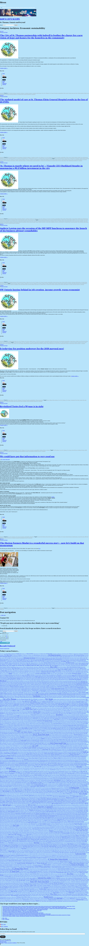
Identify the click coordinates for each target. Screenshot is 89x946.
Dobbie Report (35, 718)
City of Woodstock (40, 699)
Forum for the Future (72, 743)
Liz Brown (28, 785)
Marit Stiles (33, 791)
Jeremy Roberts (50, 768)
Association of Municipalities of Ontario (42, 673)
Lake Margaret (57, 780)
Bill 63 (2, 678)
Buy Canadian (38, 685)
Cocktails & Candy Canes (81, 700)
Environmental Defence (39, 737)
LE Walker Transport (51, 782)
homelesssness (75, 536)
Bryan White (24, 684)
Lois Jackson (84, 785)
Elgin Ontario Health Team (79, 733)
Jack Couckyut (21, 765)
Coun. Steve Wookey (11, 706)
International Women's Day (31, 764)
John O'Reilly (18, 772)
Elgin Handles (26, 733)
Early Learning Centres (18, 724)
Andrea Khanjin (26, 669)
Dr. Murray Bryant (73, 722)
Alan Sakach (63, 664)
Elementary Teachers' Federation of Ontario (6, 728)
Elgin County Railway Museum (24, 732)
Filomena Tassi (80, 740)
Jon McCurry (77, 772)
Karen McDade (73, 775)
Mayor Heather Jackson (25, 401)
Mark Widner (5, 792)
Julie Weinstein (44, 773)
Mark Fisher (64, 791)
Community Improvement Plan (8, 703)
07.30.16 (1, 344)
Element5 (39, 220)
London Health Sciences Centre (67, 159)
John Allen (41, 771)
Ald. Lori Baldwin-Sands (28, 665)
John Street (37, 772)
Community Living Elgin (35, 703)
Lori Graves (86, 787)
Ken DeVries (81, 776)
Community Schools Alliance (83, 703)
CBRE (47, 692)
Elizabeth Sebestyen (78, 734)
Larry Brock (35, 781)
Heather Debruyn (30, 753)
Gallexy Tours (20, 745)
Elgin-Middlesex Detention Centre (57, 728)
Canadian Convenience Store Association (70, 687)
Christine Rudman (83, 696)
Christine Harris (78, 696)
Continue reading (4, 68)
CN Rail (50, 700)
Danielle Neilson (37, 712)
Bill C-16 (54, 678)
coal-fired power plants (55, 700)
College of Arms (45, 283)
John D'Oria (56, 771)
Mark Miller (79, 791)
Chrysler (21, 697)
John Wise (50, 772)
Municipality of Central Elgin (81, 282)
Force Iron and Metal (18, 743)
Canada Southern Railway (65, 686)
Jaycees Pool (52, 766)
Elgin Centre (66, 729)
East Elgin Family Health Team (37, 724)
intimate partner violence (45, 764)
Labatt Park (11, 780)
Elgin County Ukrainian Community (37, 732)
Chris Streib (50, 696)
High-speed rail (4, 755)
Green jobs (78, 749)
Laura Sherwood (57, 781)
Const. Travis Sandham (80, 704)
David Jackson (40, 714)
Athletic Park (52, 673)
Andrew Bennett (49, 669)
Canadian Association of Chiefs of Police (17, 687)
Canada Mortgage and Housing (35, 686)
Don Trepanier (21, 719)
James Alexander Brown (66, 765)
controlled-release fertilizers (23, 705)
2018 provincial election (40, 657)
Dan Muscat (59, 712)
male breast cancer (38, 790)
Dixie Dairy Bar (20, 718)
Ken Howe (84, 776)
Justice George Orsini (77, 773)
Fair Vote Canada (19, 739)
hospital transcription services (15, 759)
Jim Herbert (12, 769)
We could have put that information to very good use (27, 456)
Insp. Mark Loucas (59, 763)
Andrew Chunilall (54, 669)
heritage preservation (74, 754)
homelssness (15, 758)
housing (59, 159)
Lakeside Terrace (69, 780)
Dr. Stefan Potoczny (13, 723)
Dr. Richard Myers (7, 723)
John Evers (66, 771)
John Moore (9, 772)
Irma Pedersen (72, 764)
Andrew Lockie (74, 669)
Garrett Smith (24, 745)
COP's (32, 705)
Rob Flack (61, 222)
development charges (64, 717)
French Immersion (66, 744)
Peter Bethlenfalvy (83, 283)
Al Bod (15, 342)
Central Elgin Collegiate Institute (17, 693)
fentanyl (53, 740)
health (81, 752)
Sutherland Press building (20, 451)
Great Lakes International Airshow (35, 749)
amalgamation (57, 668)
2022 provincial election (57, 659)
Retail (43, 608)
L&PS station (7, 780)
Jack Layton (29, 765)
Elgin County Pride (3, 732)
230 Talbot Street (8, 655)
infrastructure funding (23, 763)
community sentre (2, 704)
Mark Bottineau (41, 791)
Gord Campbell (39, 748)
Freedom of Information (32, 744)
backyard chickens (78, 674)
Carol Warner (10, 691)
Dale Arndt (62, 710)
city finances (41, 157)
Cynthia (10, 710)
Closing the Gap (27, 700)
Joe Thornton (25, 771)
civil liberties (55, 699)
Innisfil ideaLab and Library (44, 763)
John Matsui (5, 772)
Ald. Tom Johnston (54, 665)
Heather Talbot (83, 753)
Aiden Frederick (24, 664)
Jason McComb (81, 536)
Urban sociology (48, 608)
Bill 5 (72, 677)
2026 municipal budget (43, 219)
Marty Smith (21, 792)
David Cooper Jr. (28, 714)
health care (85, 752)
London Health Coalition (59, 786)
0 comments (33, 94)
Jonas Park (66, 772)
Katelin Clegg (15, 776)
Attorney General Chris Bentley (59, 673)
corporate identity (44, 705)
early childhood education (10, 724)
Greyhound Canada (70, 750)
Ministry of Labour (83, 159)
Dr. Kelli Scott (59, 722)
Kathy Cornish (43, 776)
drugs (31, 723)
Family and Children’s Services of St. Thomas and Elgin (45, 739)
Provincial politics (12, 94)
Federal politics (80, 93)
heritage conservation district (46, 754)
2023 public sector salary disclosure (11, 660)
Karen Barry (58, 775)
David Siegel (69, 714)
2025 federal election (12, 93)
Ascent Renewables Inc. (15, 673)
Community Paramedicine (51, 703)
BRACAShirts (78, 680)
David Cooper (23, 714)
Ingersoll (29, 763)
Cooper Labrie (29, 705)
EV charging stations (73, 738)
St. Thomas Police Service (32, 158)
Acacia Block (35, 661)
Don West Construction (27, 719)
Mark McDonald (74, 791)
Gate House (54, 745)
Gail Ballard (11, 745)
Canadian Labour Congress (34, 688)
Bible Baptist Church (44, 677)
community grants (80, 701)
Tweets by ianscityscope (4, 648)
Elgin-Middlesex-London (27, 728)
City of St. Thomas (45, 93)
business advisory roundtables (22, 685)
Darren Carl (15, 713)
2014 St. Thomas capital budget (51, 656)
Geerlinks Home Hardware (68, 745)
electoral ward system (43, 727)
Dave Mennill (74, 713)
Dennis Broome (69, 536)
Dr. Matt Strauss (69, 722)
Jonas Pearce (70, 772)
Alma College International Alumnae (74, 667)
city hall (77, 697)
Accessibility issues (65, 661)
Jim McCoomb (26, 769)
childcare (1, 696)
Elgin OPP (85, 733)
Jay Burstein (48, 766)
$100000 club (18, 653)
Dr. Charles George (14, 722)
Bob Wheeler (42, 536)
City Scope (51, 93)
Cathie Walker (21, 692)
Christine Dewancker (66, 696)
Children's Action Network (10, 696)
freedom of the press (40, 744)
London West (6, 787)
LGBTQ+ (68, 782)
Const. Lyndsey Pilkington (73, 704)
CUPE (46, 709)
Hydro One (46, 760)
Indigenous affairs (41, 761)
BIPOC (27, 679)
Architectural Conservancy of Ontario (48, 672)
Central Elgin (9, 693)
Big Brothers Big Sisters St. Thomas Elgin (64, 677)
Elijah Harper (66, 734)
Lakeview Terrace (74, 780)
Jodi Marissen (73, 769)
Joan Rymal (52, 769)
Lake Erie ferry (38, 780)
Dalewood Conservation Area (75, 710)
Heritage (69, 282)
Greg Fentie (25, 750)
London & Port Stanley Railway (6, 786)
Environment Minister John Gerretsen (77, 737)
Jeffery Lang (70, 766)
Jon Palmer (81, 772)
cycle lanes (80, 709)
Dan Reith (79, 712)
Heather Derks (35, 753)
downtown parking (73, 720)
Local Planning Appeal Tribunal (64, 785)
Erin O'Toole (23, 738)
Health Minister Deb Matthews (11, 753)
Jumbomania (50, 773)
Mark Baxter (36, 791)
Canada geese (16, 686)
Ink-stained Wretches (34, 763)
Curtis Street (59, 709)
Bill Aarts (39, 678)
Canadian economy (28, 93)
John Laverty (82, 771)
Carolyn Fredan (15, 691)
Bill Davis (69, 678)
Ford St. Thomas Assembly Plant (58, 743)
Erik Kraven (19, 738)
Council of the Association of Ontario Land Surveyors (23, 706)
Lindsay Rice (41, 783)
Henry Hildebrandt (13, 754)
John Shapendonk (33, 772)
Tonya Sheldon (80, 222)
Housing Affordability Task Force (40, 759)
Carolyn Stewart (19, 691)
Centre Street (78, 693)
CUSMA (31, 159)
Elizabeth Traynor (85, 734)
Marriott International (11, 792)
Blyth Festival (57, 679)
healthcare (48, 159)
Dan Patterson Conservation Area (71, 712)
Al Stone (40, 668)
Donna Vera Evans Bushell (14, 719)
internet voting (38, 764)
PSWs (17, 160)
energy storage (8, 737)
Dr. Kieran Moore (63, 722)
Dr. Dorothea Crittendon (20, 722)
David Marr (49, 714)
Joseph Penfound (85, 772)
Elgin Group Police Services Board (18, 733)
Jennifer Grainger (20, 768)
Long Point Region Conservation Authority (29, 787)
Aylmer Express (32, 674)
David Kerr (44, 714)
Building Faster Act (45, 684)
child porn (5, 696)
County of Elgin (63, 706)
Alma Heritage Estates (23, 668)
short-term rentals (22, 160)
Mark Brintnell (45, 791)
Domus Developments (64, 718)
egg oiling (26, 727)
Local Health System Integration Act (52, 785)
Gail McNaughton (15, 745)
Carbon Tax (28, 282)
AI (12, 664)
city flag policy (74, 697)
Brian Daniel (65, 682)
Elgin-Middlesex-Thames (46, 728)
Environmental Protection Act (47, 737)
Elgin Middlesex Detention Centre (44, 733)
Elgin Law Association (32, 733)
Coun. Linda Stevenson (80, 705)
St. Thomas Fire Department (21, 158)
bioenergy (24, 679)
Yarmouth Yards (11, 223)
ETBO (40, 738)
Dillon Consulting (7, 718)
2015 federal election (67, 656)
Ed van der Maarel (8, 727)
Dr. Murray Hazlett (80, 722)
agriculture (77, 158)
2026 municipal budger (12, 218)
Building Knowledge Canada (58, 684)
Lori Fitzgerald (81, 787)
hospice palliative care (75, 758)
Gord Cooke (44, 748)
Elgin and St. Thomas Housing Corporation (39, 729)
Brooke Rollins (86, 158)
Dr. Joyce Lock (83, 342)
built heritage (79, 684)
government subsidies (63, 748)
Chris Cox (31, 696)
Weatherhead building (73, 160)
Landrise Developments (11, 781)
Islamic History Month (8, 765)
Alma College (10, 400)
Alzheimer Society (44, 668)
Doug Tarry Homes (84, 719)
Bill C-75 (60, 678)
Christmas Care (7, 697)
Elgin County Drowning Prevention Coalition (63, 730)
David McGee (74, 450)
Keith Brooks (60, 776)
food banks (85, 741)
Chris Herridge (37, 696)
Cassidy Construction (53, 691)
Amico (4, 669)
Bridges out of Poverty (31, 683)
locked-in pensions (78, 785)
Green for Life (58, 749)
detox (56, 717)
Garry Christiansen (29, 745)
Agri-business (19, 157)
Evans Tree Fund (62, 738)
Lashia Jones (42, 781)
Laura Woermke (63, 781)
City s (44, 699)
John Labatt (78, 771)
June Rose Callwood (55, 773)
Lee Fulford (12, 782)
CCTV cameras (70, 692)
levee (46, 782)
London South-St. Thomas (83, 786)
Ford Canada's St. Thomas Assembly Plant (36, 743)
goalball (11, 748)
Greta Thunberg (51, 750)
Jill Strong (86, 768)
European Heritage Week (56, 738)
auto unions (18, 674)
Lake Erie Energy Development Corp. (30, 780)
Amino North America (8, 669)
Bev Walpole (33, 677)
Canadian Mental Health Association (58, 688)
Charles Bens (19, 694)
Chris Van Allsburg (17, 697)
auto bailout (70, 673)
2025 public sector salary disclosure (71, 660)
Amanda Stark (66, 668)
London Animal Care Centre (16, 786)
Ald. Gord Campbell (10, 665)
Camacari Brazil (58, 685)
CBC (45, 692)
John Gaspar (70, 771)
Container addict (10, 705)
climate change (32, 341)
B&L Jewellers (59, 674)
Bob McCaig (3, 680)
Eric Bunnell (4, 738)
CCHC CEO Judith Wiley (63, 692)
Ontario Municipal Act (51, 343)
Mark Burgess (50, 791)
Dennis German (6, 717)
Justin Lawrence (38, 775)
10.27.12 (1, 452)
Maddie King (76, 788)
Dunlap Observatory (48, 723)
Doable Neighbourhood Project (28, 718)
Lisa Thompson (81, 783)
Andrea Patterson (35, 669)
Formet (67, 743)
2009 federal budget (43, 655)
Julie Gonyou (32, 773)
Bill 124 (23, 678)
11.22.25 (1, 161)
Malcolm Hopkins (28, 790)
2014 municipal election (5, 656)
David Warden (77, 714)
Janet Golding (18, 766)
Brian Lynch (12, 683)
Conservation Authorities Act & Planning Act (8, 220)
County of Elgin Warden (77, 706)
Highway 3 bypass (42, 755)
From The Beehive (2, 745)
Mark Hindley (69, 791)
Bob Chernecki (67, 679)
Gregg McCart (29, 750)
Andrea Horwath (17, 669)
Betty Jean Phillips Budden (27, 677)
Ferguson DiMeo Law (57, 740)
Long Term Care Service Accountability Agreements (49, 787)
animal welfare (57, 670)
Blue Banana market (59, 608)
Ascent (38, 536)
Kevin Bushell (78, 777)
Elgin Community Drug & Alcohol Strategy (75, 729)
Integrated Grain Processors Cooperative (80, 763)
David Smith (73, 714)
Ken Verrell (42, 777)
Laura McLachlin (51, 781)
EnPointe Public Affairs (17, 737)
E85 (81, 723)
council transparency (65, 342)
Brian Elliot (70, 682)
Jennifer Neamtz (32, 768)
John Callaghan (52, 771)
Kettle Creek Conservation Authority (76, 220)
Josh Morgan (7, 773)
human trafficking (12, 760)
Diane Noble (85, 717)
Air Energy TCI (55, 664)
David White (82, 714)
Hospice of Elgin (57, 758)
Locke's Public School (73, 785)
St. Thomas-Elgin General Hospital (23, 94)
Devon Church (69, 717)
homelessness (2, 94)
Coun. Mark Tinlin (5, 706)
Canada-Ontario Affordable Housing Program (81, 685)
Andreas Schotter (41, 669)
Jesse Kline (57, 768)
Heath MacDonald (53, 159)
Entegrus (22, 737)
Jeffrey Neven (2, 768)
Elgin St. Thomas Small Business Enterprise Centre (56, 734)
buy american (34, 685)
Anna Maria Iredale (69, 670)
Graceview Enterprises (76, 748)
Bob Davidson (72, 679)
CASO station (56, 450)
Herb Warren (24, 754)
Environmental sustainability (64, 341)
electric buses (49, 727)
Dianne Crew (2, 718)
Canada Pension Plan (42, 686)
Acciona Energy (74, 661)
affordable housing (70, 662)
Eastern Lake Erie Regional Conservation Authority (69, 724)
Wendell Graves (37, 451)
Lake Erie (23, 780)
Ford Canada (25, 743)
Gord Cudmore (48, 748)
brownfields (78, 683)
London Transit (2, 787)
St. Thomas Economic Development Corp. (19, 537)
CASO (34, 691)
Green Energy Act (14, 343)
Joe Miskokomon (6, 771)
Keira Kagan (56, 776)
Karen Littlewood (68, 775)
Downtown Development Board (44, 720)
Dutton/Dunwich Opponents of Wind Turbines (68, 723)
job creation (21, 343)
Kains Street (50, 775)
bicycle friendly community (52, 677)
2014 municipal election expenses (16, 656)
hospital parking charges (7, 759)
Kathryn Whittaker (32, 776)
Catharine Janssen (78, 691)
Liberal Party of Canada (76, 782)
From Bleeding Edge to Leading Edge (82, 744)
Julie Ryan (36, 773)
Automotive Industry (20, 93)
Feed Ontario (41, 740)
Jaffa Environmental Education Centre (53, 765)
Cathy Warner (33, 692)
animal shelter (51, 670)
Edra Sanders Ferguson (83, 725)
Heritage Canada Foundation (35, 754)
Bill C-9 (49, 678)
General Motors (8, 747)
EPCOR (1, 738)
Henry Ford (8, 754)
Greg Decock (21, 750)
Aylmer (28, 674)
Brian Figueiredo (74, 682)
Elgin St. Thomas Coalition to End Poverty (12, 734)
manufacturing (26, 343)
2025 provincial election (20, 282)
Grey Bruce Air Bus (64, 750)
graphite (20, 749)
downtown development (32, 720)
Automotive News (84, 673)
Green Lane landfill (11, 750)
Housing (7, 94)
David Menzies (65, 714)
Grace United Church (69, 748)
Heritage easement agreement (65, 754)
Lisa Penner (73, 783)
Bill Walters (19, 679)
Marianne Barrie (24, 791)
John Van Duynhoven (45, 772)
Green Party (17, 750)
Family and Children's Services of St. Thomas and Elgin (29, 739)
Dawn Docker (86, 714)
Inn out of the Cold (52, 763)
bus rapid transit (29, 685)
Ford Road (48, 743)
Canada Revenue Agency (53, 686)
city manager (80, 697)
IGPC (67, 760)
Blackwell (35, 679)
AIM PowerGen (34, 664)
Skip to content (3, 5)
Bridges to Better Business (38, 683)
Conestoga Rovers (22, 704)
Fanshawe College (62, 739)
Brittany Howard (49, 683)
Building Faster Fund (51, 684)
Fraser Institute (8, 343)
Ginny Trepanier (58, 747)
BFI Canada (38, 677)
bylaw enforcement (42, 685)
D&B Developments (41, 710)
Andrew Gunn (60, 669)
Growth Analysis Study (77, 750)
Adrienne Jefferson (48, 662)
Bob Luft (86, 679)
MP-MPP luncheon (75, 283)
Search (1, 25)
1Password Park (14, 283)
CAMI (70, 685)
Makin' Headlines (17, 790)
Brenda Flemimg (44, 682)
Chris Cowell (28, 696)
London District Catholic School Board (37, 786)
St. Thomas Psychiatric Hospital (52, 284)
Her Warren (81, 754)
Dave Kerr (64, 713)
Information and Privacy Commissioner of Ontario (11, 763)
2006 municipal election (36, 655)
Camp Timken (73, 685)
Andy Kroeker (15, 670)
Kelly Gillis (68, 776)
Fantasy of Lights (67, 739)
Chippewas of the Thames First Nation (20, 696)
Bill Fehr (75, 678)
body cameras (20, 680)
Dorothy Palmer (46, 719)
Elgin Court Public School (76, 732)
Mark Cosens (5, 451)
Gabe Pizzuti (7, 745)
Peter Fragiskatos (7, 160)
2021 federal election (22, 659)
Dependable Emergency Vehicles (28, 717)
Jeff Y (5, 768)
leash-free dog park (85, 781)
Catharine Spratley (3, 692)
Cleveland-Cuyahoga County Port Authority (79, 699)
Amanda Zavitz (71, 668)
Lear (77, 781)
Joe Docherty (81, 769)
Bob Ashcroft (62, 679)
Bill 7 (74, 677)
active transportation (84, 661)
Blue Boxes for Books (48, 679)
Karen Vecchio (3, 776)
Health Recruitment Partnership (22, 753)
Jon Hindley (73, 772)
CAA (50, 685)
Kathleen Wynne (81, 450)
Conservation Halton (48, 704)
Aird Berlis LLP (50, 664)
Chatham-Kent (37, 694)
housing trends (77, 759)
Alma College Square (16, 668)
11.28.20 (1, 285)
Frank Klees (9, 744)
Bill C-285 (63, 678)
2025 (30, 660)
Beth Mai (10, 677)
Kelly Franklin (64, 776)
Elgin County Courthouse (40, 730)
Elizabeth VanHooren (46, 220)
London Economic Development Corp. (50, 786)
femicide (45, 740)
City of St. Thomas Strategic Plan (23, 699)
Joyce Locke (16, 773)
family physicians (56, 739)
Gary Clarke (6, 401)
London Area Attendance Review (25, 786)
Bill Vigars (15, 679)
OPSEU (1, 160)
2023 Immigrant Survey (83, 659)
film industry (75, 740)
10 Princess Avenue (43, 653)
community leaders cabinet (26, 703)
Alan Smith (66, 664)
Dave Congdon (51, 713)
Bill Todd (11, 679)
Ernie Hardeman (28, 738)
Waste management (39, 400)
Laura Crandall (47, 781)
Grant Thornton (16, 749)
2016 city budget (80, 656)
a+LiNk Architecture (9, 661)
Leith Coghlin (23, 782)
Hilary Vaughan (72, 755)
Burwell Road (7, 685)
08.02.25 (1, 224)
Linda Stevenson (34, 783)
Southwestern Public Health (74, 343)
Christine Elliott (73, 696)
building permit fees (65, 684)
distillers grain (16, 718)
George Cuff (26, 747)
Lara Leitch (31, 781)
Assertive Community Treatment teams (29, 673)
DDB (18, 716)
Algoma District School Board (76, 665)
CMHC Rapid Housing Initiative (40, 700)
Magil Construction (8, 790)
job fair (61, 769)
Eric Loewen (8, 738)
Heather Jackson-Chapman (56, 753)
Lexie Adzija (57, 782)
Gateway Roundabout (60, 745)
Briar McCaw (25, 683)
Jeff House (74, 766)
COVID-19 (38, 341)
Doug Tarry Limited (3, 720)
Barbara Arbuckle (25, 675)
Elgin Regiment (2, 734)
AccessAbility (43, 661)
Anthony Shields (3, 672)
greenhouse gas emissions (72, 749)
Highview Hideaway (36, 755)
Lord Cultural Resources (60, 787)
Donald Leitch (70, 718)
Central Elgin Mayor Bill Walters (43, 693)
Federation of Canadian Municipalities (33, 740)
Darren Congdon (20, 713)
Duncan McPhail (42, 723)
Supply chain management (30, 219)
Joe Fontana (1, 771)
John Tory (40, 772)
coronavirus (35, 705)
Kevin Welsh (17, 778)
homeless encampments (70, 756)
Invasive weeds (52, 764)
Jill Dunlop (79, 768)
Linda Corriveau (19, 783)
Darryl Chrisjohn (30, 713)
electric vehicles (68, 727)
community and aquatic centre (47, 701)
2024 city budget (19, 660)
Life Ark (81, 782)
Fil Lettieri (72, 740)
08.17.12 (1, 538)
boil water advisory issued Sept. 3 (49, 680)
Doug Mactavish (72, 719)
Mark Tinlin (83, 791)
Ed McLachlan (71, 725)
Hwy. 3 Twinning (40, 760)
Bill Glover (78, 678)
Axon (25, 674)
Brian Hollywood (49, 536)
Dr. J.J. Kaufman (37, 722)
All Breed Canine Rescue (11, 666)
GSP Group (82, 750)
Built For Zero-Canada (72, 684)
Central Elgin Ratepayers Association (69, 693)
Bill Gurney (81, 678)
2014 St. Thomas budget (43, 656)
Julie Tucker (40, 773)
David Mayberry (53, 714)
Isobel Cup (13, 765)
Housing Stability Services (70, 759)
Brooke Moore (69, 683)
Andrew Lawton (20, 283)
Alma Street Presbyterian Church (31, 668)
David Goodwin (36, 159)
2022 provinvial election (65, 659)
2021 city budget (15, 659)
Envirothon (85, 737)
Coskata (54, 705)
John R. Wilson (23, 772)
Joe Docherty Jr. (85, 769)
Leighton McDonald (17, 782)
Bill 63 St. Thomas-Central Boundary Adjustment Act (12, 678)
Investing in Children (66, 764)
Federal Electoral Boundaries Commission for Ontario (12, 740)
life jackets (84, 782)
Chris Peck (46, 696)
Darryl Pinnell (36, 713)
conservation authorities (38, 342)
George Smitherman (32, 747)
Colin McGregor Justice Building (29, 701)
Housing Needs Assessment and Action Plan (61, 759)
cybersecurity (76, 709)
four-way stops (77, 743)
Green (41, 749)
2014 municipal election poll (25, 656)
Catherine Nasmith (15, 692)
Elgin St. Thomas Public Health (41, 734)
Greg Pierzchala (43, 750)
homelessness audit (2, 758)
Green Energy (74, 218)
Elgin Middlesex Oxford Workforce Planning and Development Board (59, 733)
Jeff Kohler (11, 401)
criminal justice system (52, 283)
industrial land (77, 761)
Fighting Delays (68, 740)
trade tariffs (63, 160)
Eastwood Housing (80, 724)
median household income (35, 343)
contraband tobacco (15, 705)
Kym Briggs (3, 780)
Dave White (4, 714)
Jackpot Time (37, 765)
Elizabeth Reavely (71, 734)
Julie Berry (28, 773)
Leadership (75, 781)
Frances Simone (82, 743)
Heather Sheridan (72, 753)
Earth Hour (28, 724)
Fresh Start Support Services (73, 744)
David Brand (19, 714)
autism (66, 673)
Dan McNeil (55, 712)
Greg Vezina (47, 750)
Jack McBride (33, 765)
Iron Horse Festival (77, 764)
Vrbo (67, 160)
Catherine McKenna (9, 692)
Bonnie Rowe (57, 680)
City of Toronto (34, 699)
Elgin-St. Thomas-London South (77, 728)
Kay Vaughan (48, 776)
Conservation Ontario (22, 220)
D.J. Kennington (47, 710)
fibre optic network (63, 740)
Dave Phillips (78, 713)
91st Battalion (2, 655)
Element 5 (86, 727)
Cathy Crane (25, 692)
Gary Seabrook (45, 745)
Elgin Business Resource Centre (59, 729)
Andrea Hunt (21, 669)
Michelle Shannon (33, 401)
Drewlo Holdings (22, 723)
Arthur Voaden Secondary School (80, 672)
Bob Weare (12, 680)
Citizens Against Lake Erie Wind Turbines (39, 697)
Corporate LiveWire (50, 705)
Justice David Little (71, 773)
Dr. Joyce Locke (54, 722)
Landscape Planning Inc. (25, 781)
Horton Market (45, 758)
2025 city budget (34, 660)
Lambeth (78, 780)
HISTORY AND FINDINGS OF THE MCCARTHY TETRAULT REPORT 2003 (18, 7)
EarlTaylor (4, 724)
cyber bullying (72, 709)
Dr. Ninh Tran (85, 722)
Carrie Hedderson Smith (25, 691)
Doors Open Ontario (41, 719)
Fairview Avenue (13, 739)
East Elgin (31, 724)
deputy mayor (38, 717)
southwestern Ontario (64, 343)
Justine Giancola (31, 775)
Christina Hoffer (54, 696)
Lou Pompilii (76, 159)
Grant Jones (11, 749)
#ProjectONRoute (8, 653)
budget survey (29, 684)
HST (79, 759)
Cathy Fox (29, 692)
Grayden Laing (23, 749)
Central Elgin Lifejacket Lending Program (30, 693)
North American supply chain (32, 222)
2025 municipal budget (12, 157)
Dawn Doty (2, 715)
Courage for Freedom (84, 706)
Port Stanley (5, 158)
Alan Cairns (59, 664)
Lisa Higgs (60, 783)
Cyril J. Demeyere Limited (28, 710)
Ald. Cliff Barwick (82, 664)
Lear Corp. (80, 781)
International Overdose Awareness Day (20, 764)
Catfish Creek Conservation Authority (68, 219)
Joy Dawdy (20, 773)
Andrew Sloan (4, 670)
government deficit (57, 748)
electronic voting (78, 727)
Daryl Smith (41, 713)
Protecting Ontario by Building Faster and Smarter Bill (16, 284)
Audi (64, 673)
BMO (59, 679)
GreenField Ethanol (53, 749)
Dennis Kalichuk (11, 717)
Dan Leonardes (47, 712)
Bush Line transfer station (13, 685)
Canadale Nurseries (27, 686)
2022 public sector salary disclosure (74, 659)
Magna (13, 790)
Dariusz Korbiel (11, 713)
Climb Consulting (18, 700)
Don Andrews (79, 718)
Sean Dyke (58, 343)
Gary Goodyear (41, 745)
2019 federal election (65, 657)
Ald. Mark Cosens (38, 665)
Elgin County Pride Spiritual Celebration (11, 732)
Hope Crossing (27, 758)
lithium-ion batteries (22, 222)
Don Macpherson (84, 718)
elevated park (19, 728)
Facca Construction (7, 739)
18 (6, 637)
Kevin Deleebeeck (82, 777)
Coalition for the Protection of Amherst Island (65, 700)
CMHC (35, 700)
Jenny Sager (46, 768)
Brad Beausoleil (83, 680)
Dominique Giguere (58, 718)
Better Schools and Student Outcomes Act (18, 677)
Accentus (39, 661)
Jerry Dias (53, 768)
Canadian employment (36, 93)
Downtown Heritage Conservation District (58, 720)
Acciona (71, 661)
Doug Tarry (77, 719)
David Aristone (10, 714)
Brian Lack (2, 683)
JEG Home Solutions (14, 768)
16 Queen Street (49, 653)
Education (2, 727)
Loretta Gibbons (66, 787)
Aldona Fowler (60, 665)
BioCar (22, 679)
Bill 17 (78, 677)
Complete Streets (16, 704)
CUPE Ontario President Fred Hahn (52, 709)
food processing (9, 743)
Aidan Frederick (15, 664)
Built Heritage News (85, 684)
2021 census (10, 659)
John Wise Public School (56, 772)
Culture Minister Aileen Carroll (29, 709)
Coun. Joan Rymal (72, 705)
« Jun (1, 641)
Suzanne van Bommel (29, 451)
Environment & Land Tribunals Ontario (30, 737)
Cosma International (58, 705)
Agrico (7, 664)
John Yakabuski (62, 772)
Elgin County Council (31, 730)
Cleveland (71, 699)
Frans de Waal (17, 744)
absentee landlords (30, 661)
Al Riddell (37, 668)
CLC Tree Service (67, 699)
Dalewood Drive (81, 710)
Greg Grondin (38, 750)
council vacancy (52, 706)
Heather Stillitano (78, 753)
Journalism (11, 773)
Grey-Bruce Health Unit (57, 750)
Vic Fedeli (6, 223)
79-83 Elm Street (85, 653)
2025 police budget (54, 660)
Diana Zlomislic (81, 717)
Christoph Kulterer (11, 697)
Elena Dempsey (14, 728)
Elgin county (65, 93)
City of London (3, 159)
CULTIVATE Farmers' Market (7, 709)
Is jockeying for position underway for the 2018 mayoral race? (32, 348)
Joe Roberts (17, 771)
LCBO (72, 781)
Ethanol (43, 738)
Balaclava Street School (10, 675)
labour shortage (18, 780)
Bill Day (72, 678)
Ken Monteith (6, 777)
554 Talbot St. (19, 655)
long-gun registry (11, 787)
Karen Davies (63, 775)
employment (2, 343)
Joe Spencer (21, 771)
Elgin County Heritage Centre (75, 730)
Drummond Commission (35, 723)
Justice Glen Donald (83, 773)
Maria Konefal (18, 791)
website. (53, 496)
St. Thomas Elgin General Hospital (32, 160)
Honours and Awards (20, 758)
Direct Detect (12, 718)
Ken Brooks (72, 776)
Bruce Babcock (83, 683)
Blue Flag (53, 679)
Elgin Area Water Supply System (50, 729)
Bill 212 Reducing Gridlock (33, 678)
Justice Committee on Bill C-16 (63, 773)
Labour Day (14, 780)
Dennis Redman (17, 717)
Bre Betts (40, 682)
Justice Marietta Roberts (8, 775)
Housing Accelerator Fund (32, 759)
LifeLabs (87, 782)
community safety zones (74, 703)
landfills (6, 781)
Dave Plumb (82, 713)
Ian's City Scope (10, 19)
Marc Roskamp (6, 791)
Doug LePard (67, 719)
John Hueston (74, 771)
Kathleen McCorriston (21, 776)
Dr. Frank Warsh (26, 722)
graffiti (80, 748)
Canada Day (26, 283)
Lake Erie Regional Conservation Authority (47, 780)
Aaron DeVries (15, 661)
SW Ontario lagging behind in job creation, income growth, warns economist (40, 290)
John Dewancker (17, 401)
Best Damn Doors (2, 677)
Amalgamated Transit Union (51, 668)
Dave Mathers (69, 713)
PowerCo (57, 222)
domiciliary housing (46, 718)
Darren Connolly (25, 713)
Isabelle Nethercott (84, 764)
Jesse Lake (60, 768)
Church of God (25, 697)
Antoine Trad (8, 672)
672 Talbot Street (24, 655)
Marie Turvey (29, 791)
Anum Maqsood (13, 672)
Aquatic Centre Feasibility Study (24, 672)
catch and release (58, 691)
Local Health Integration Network (40, 785)
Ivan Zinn (17, 765)
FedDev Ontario (2, 740)
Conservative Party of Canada (63, 704)
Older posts (3, 615)
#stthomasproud (13, 653)
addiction (6, 662)
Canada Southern (59, 686)
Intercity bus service (11, 764)
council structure (38, 706)
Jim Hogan (17, 769)
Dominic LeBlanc (52, 718)
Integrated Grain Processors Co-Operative (68, 763)
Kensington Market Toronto (82, 608)
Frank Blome (5, 744)
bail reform (86, 674)
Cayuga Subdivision (41, 692)
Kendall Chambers (76, 776)
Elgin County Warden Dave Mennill (55, 732)
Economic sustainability (58, 93)
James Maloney (77, 765)
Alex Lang (64, 665)
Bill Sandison (7, 679)
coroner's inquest (39, 705)
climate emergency (13, 700)
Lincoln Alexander (13, 783)
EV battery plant (61, 220)
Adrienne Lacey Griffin (56, 662)
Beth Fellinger (7, 677)
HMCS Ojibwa (2, 756)
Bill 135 (26, 678)
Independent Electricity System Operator (18, 761)
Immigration (76, 760)
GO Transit (52, 748)
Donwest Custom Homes (34, 719)
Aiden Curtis (19, 664)
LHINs (71, 782)
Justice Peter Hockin (24, 775)
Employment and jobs (73, 93)
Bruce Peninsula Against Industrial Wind (8, 684)
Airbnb (81, 158)
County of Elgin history (70, 706)
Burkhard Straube (57, 219)
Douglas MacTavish (62, 719)
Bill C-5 (46, 678)
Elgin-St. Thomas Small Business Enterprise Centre (16, 729)
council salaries (22, 159)
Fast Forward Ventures (79, 739)
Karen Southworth (83, 775)
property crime (3, 284)
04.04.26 (1, 95)
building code (41, 684)
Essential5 (37, 738)
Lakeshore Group (63, 780)
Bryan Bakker (21, 684)
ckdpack (58, 699)
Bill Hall (84, 678)
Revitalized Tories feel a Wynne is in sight (21, 406)
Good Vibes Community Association (29, 748)
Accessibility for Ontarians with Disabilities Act (53, 661)
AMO (13, 669)
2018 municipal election (29, 658)
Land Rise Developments (18, 781)
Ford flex (45, 743)
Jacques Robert (41, 765)
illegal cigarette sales (71, 760)
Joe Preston (66, 220)
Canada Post (48, 686)
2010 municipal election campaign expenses (67, 655)
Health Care (86, 93)
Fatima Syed (85, 739)
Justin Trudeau (44, 775)
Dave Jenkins (61, 713)
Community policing (58, 703)
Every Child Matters (79, 738)
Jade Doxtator (46, 765)
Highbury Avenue (10, 755)
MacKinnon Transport (55, 788)
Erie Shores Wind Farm (13, 738)
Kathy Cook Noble (38, 776)
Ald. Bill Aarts (76, 664)
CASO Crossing (37, 691)
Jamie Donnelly (12, 766)
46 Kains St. (71, 653)
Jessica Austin (64, 768)
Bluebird (44, 679)
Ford (22, 743)
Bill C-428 (66, 678)
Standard (1, 93)
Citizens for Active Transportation (51, 697)
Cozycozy (27, 159)
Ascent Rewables (21, 673)
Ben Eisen (19, 342)
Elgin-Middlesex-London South (37, 728)
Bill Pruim (3, 679)
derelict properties (47, 717)
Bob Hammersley (78, 679)
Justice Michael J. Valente (16, 775)
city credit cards (63, 697)
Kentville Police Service (36, 777)
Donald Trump (60, 283)
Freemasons (57, 744)
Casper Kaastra (48, 691)
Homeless (32, 536)
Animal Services (38, 670)
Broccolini (65, 683)
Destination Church (52, 717)
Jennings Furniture (37, 768)
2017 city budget (8, 657)
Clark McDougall (62, 699)
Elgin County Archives (24, 730)
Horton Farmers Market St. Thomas (70, 608)
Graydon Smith (28, 749)
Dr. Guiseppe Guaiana (32, 722)
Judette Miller (24, 773)
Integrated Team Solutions (3, 764)
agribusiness (72, 158)
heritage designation (55, 754)
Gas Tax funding (50, 745)
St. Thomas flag (42, 284)
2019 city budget (59, 657)
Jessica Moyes (75, 768)
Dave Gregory (56, 713)
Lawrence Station (68, 781)
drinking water (27, 723)
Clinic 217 (22, 700)
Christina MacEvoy (59, 696)
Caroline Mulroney (5, 691)
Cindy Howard (30, 697)
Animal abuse (27, 670)
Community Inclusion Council (17, 703)
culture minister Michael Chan (41, 709)
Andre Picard (45, 669)
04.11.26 (1, 31)
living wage (24, 785)
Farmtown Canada (73, 739)
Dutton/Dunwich (59, 723)
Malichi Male (43, 790)
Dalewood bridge (67, 710)
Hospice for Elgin (50, 758)
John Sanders (27, 772)
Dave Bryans (45, 713)
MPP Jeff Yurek (43, 343)
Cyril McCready (34, 710)
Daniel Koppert (30, 712)
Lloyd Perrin (32, 785)
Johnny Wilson (13, 772)
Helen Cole (5, 754)
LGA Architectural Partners (63, 782)
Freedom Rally (53, 744)
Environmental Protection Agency (56, 737)
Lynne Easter (47, 788)
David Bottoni (15, 714)
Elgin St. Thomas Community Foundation (26, 734)
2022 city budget (39, 659)
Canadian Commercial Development (48, 687)
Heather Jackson (47, 753)
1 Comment (80, 160)
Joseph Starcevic (2, 773)
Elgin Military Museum (72, 733)
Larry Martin (39, 781)
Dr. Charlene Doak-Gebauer (8, 722)
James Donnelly (72, 765)
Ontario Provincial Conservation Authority (46, 222)
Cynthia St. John (15, 710)
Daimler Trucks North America (55, 710)
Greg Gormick (34, 750)
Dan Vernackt (6, 713)
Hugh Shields (82, 759)
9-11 (39, 653)
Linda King (28, 783)
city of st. (1, 699)
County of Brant (57, 706)
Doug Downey (51, 719)
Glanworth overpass (76, 747)
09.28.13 (1, 402)
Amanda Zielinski (76, 668)
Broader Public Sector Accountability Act (58, 683)
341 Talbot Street (14, 655)
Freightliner (61, 744)
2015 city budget (59, 656)
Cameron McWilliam (65, 685)
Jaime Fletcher (61, 765)
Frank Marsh (13, 744)
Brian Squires (55, 400)
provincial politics (30, 284)
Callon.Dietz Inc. (53, 685)
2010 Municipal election (54, 655)
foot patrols (13, 743)
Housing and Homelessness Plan (49, 759)
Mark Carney (55, 791)
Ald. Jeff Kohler (19, 665)
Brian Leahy (5, 683)
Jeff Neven (87, 766)
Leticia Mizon (39, 782)
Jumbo (47, 773)
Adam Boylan (67, 158)
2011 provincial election (12, 450)
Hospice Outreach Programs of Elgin (66, 758)
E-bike (77, 723)
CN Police (47, 700)
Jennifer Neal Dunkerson (26, 768)
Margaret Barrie (12, 791)
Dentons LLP (21, 717)
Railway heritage (46, 450)
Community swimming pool (9, 704)
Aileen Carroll (29, 664)
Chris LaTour (42, 696)
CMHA (31, 700)
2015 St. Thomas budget (74, 656)
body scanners (50, 219)
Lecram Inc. (9, 782)
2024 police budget (25, 660)
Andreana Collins (30, 669)
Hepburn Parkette (19, 754)
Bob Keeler (83, 679)
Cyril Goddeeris (22, 710)
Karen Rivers (79, 775)
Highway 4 (52, 755)
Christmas (2, 697)
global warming (2, 748)
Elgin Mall (37, 733)
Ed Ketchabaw (65, 725)
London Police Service (76, 786)
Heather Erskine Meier (40, 753)
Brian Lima (9, 683)
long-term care (16, 787)
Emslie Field (4, 737)
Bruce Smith (16, 684)
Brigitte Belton (44, 683)
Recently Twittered (7, 646)
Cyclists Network (6, 710)
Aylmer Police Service (45, 674)
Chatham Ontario (43, 694)
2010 (47, 655)
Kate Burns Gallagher (10, 776)
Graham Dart (42, 159)
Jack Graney (25, 765)
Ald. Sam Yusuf (46, 665)
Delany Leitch (77, 342)
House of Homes (21, 759)
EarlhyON (84, 723)
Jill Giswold (82, 768)
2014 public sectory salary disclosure (35, 656)
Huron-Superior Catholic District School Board (29, 760)
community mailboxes (44, 703)
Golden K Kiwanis (15, 748)
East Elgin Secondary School (46, 724)
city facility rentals (68, 697)
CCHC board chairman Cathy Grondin (53, 692)
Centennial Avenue (75, 692)
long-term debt (21, 787)
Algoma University (84, 665)
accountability (79, 661)
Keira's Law (52, 776)
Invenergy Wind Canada (58, 764)
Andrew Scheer (84, 669)
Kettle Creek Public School (71, 777)
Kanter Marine (54, 775)
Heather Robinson (65, 753)
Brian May (16, 683)
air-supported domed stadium (41, 664)
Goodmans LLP (20, 748)
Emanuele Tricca (54, 220)
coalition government (75, 700)
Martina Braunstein (16, 792)
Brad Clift (3, 682)
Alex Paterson (68, 665)
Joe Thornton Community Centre (33, 771)
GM (6, 748)
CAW (37, 692)
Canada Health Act (22, 686)
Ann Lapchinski (78, 670)
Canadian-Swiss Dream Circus (74, 686)
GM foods (8, 748)
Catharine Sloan (83, 691)
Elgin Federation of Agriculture (7, 733)
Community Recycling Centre (76, 400)
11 (6, 636)
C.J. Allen (47, 685)
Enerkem (12, 737)
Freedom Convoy (26, 744)
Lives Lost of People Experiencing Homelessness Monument (12, 785)
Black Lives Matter (31, 679)
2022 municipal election (47, 659)
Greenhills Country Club (64, 749)
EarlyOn (24, 724)
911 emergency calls (30, 655)
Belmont (73, 675)
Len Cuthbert (28, 782)
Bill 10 (76, 677)
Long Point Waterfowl (39, 787)
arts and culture (6, 673)
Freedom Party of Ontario (47, 744)
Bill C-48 (57, 678)
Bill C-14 (51, 678)
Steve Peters (60, 284)
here (39, 548)
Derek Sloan (42, 717)
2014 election (86, 655)
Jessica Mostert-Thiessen (69, 768)
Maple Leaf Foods (69, 790)
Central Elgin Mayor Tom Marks (55, 693)
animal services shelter (45, 670)
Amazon (81, 668)
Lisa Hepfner (15, 222)
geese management (75, 745)
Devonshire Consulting (75, 717)
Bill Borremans (43, 678)
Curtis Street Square (64, 709)
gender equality (80, 745)
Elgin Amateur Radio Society (29, 729)
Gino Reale (63, 747)
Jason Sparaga (44, 766)
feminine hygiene (48, 740)
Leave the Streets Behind (3, 782)
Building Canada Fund (34, 684)
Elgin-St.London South (67, 728)
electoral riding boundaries (35, 727)
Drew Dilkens (18, 723)
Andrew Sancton (79, 669)
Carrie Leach (31, 691)
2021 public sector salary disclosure (31, 659)
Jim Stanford (35, 769)
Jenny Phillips (42, 768)
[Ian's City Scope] (18, 15)
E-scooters (79, 723)
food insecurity (4, 743)
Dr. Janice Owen (42, 722)
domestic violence (40, 718)
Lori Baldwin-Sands (74, 787)
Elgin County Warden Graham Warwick (66, 732)
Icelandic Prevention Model (55, 760)
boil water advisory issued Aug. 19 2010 (37, 680)
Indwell (2, 763)
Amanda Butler (62, 668)
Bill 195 (28, 678)
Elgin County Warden (46, 732)
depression (34, 717)
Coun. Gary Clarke (64, 705)
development (59, 717)
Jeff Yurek (8, 768)
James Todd (4, 766)
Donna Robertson (6, 719)
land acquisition (82, 780)
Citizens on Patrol (58, 697)
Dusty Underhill (34, 220)
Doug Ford (28, 220)
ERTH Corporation (33, 738)
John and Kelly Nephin (46, 771)
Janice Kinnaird (27, 766)
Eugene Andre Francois (49, 738)
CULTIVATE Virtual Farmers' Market (16, 709)
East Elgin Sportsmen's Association (56, 724)
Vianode (1, 223)
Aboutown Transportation (22, 661)
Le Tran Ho (44, 782)
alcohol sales (72, 664)
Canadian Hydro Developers (25, 688)
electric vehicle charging (62, 727)
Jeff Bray (62, 766)
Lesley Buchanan (33, 782)
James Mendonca (81, 765)
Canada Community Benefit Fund (4, 686)
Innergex (38, 763)
